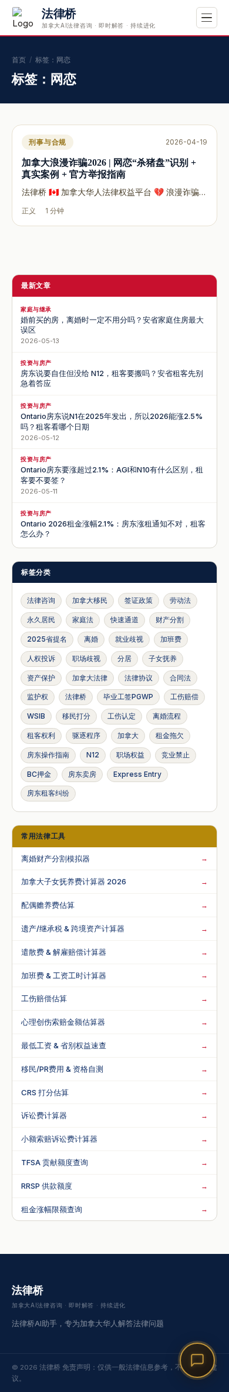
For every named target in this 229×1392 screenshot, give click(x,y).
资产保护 (41, 677)
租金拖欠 (170, 735)
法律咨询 (41, 600)
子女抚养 (163, 658)
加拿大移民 (89, 600)
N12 (92, 754)
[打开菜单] (206, 17)
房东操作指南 (48, 754)
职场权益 (130, 754)
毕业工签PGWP (128, 696)
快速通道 (124, 619)
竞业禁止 (175, 754)
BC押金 (39, 774)
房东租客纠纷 (48, 793)
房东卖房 (82, 774)
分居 (124, 658)
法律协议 (138, 677)
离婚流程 (167, 716)
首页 (19, 59)
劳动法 (180, 600)
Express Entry (137, 774)
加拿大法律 (89, 677)
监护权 (37, 696)
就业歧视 (129, 639)
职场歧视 (86, 658)
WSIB (36, 716)
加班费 (170, 639)
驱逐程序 (86, 735)
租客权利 (41, 735)
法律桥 (75, 696)
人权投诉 (41, 658)
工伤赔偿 (184, 696)
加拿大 (128, 735)
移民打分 (76, 716)
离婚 (91, 639)
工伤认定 (121, 716)
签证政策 (138, 600)
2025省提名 (47, 639)
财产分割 (170, 619)
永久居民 (41, 619)
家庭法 (82, 619)
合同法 (180, 677)
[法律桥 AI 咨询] (197, 1360)
